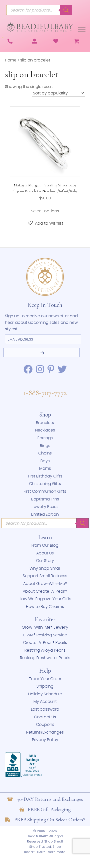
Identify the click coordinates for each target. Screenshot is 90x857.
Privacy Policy (45, 740)
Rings (45, 445)
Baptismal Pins (45, 499)
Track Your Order (45, 679)
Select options (45, 211)
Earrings (45, 438)
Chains (45, 453)
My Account (45, 701)
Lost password (45, 709)
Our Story (45, 560)
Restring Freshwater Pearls (45, 658)
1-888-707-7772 (45, 392)
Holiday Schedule (45, 694)
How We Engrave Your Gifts (45, 599)
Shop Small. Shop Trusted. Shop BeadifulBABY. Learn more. (45, 846)
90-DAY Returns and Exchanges (50, 799)
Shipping (45, 686)
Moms (45, 468)
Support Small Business (45, 576)
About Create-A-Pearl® (45, 591)
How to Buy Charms (45, 606)
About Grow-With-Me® (45, 583)
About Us (45, 553)
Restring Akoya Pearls (45, 650)
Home (10, 60)
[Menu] (82, 29)
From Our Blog (45, 545)
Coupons (45, 724)
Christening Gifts (45, 483)
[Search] (66, 10)
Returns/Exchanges (45, 732)
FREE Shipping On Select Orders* (49, 820)
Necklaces (45, 430)
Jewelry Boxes (45, 506)
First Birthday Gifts (45, 476)
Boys (45, 461)
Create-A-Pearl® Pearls (45, 642)
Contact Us (45, 717)
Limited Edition (45, 514)
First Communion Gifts (45, 491)
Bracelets (45, 423)
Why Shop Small (45, 568)
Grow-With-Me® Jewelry (45, 627)
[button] (45, 222)
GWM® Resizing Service (45, 635)
